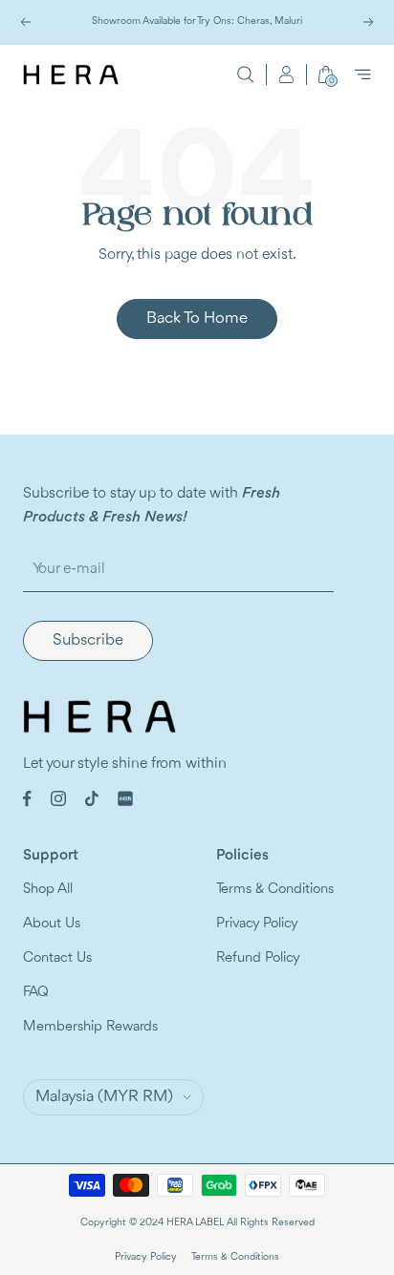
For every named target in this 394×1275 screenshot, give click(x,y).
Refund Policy (258, 958)
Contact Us (57, 958)
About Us (51, 924)
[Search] (245, 74)
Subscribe (88, 640)
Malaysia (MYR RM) (104, 1097)
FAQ (36, 993)
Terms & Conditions (275, 889)
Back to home (197, 318)
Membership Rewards (90, 1027)
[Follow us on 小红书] (125, 798)
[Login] (286, 74)
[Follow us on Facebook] (27, 799)
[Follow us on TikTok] (91, 798)
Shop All (48, 889)
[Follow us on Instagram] (58, 798)
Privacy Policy (257, 924)
